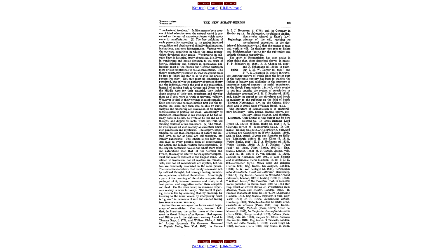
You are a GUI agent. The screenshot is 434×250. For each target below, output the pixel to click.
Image (212, 8)
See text (198, 8)
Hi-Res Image (231, 8)
